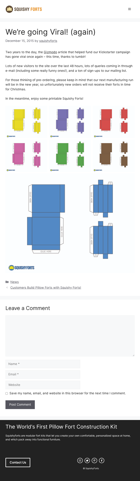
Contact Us (18, 462)
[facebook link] (101, 460)
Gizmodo (50, 52)
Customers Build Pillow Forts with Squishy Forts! (45, 287)
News (14, 282)
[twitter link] (87, 460)
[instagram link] (80, 460)
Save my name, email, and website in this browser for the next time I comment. (67, 393)
